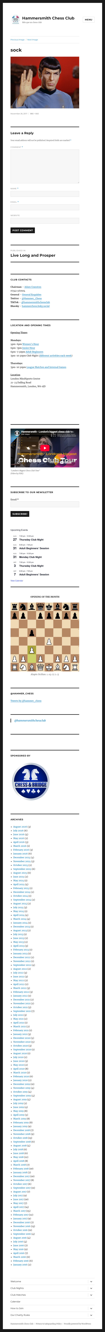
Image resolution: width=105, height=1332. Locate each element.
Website (15, 215)
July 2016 (18, 1241)
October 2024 (20, 895)
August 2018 (20, 1145)
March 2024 (19, 919)
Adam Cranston (32, 286)
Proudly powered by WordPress (77, 1324)
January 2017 (20, 1218)
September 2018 (22, 1141)
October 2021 (20, 1007)
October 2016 (20, 1230)
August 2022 (20, 968)
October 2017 (20, 1184)
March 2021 (19, 1026)
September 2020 (22, 1049)
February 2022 (21, 992)
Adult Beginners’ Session (34, 548)
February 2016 (21, 1260)
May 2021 (18, 1018)
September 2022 (22, 965)
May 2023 (18, 942)
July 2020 (18, 1057)
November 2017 (21, 1180)
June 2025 (18, 876)
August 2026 (20, 826)
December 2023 (21, 926)
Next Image (32, 40)
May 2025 (18, 880)
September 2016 (22, 1234)
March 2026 (19, 846)
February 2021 (21, 1030)
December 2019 (21, 1084)
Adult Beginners (34, 351)
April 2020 (18, 1068)
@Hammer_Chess (32, 298)
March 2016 (19, 1257)
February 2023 (21, 949)
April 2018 (18, 1161)
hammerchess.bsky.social (35, 306)
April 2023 (18, 945)
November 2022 (22, 961)
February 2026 (21, 849)
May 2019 (18, 1111)
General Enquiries (31, 294)
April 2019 (18, 1114)
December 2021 (21, 999)
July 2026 (18, 830)
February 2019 (21, 1122)
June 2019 (18, 1107)
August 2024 (20, 903)
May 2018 (18, 1157)
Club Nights (17, 1288)
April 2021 (18, 1022)
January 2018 (20, 1172)
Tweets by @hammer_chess (26, 700)
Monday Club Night (30, 557)
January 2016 (20, 1264)
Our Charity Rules (20, 1315)
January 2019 (20, 1126)
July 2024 (18, 907)
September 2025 (22, 869)
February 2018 (21, 1168)
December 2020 (21, 1038)
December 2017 (21, 1176)
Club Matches (18, 1295)
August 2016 (20, 1237)
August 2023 (20, 930)
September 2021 (22, 1011)
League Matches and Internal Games (46, 367)
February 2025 (21, 888)
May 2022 (18, 980)
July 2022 (18, 972)
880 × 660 (34, 113)
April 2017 (18, 1207)
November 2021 (21, 1003)
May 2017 (18, 1203)
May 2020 (18, 1065)
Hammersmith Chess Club (48, 18)
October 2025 (20, 865)
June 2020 (18, 1061)
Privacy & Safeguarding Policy (49, 1324)
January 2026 (20, 853)
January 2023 (20, 953)
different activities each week (56, 355)
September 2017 (22, 1187)
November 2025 (22, 861)
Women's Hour (30, 344)
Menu (88, 19)
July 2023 (18, 934)
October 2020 (20, 1045)
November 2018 (21, 1134)
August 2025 (20, 872)
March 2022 (19, 988)
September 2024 (22, 899)
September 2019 (22, 1095)
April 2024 (18, 915)
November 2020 (22, 1041)
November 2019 (21, 1088)
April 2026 (19, 842)
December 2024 (21, 892)
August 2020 (20, 1053)
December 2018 (21, 1130)
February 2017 (20, 1214)
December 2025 (21, 857)
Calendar (15, 1301)
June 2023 (18, 938)
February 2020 (21, 1076)
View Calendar (17, 580)
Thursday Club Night (31, 539)
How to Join (17, 1308)
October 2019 (20, 1091)
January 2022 (20, 995)
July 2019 (18, 1103)
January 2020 (20, 1080)
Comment (17, 147)
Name (14, 188)
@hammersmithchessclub (35, 302)
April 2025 (18, 884)
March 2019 (19, 1118)
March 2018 (19, 1164)
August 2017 (19, 1191)
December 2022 (21, 957)
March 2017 (19, 1210)
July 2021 (18, 1015)
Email (15, 202)
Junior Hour (28, 348)
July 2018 (18, 1149)
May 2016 (18, 1249)
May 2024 (18, 911)
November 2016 (21, 1226)
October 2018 (20, 1138)
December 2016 (21, 1222)
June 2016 (18, 1245)
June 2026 (18, 834)
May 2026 (18, 838)
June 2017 (18, 1199)
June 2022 (18, 976)
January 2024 (20, 922)
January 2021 (20, 1034)
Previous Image (17, 40)
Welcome (16, 1281)
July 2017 (18, 1195)
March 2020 (19, 1072)
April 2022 (18, 984)
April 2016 (18, 1253)
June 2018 (18, 1153)
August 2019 (20, 1099)
